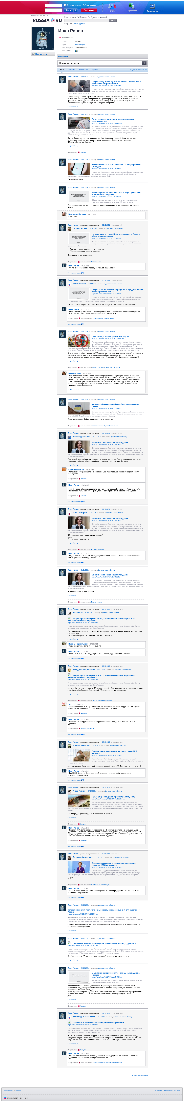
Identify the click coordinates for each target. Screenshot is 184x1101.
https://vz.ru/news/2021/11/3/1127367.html (106, 408)
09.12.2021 (85, 77)
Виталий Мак (96, 262)
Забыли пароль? (90, 5)
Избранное (83, 70)
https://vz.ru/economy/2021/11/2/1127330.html (108, 338)
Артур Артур (110, 700)
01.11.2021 (106, 433)
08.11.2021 (85, 160)
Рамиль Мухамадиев (112, 367)
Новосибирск (80, 44)
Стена (61, 70)
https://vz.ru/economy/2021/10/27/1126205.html (108, 799)
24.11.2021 (85, 114)
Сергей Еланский (98, 700)
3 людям (84, 479)
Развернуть (62, 56)
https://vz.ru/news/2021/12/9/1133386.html (106, 86)
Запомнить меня (74, 5)
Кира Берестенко (97, 549)
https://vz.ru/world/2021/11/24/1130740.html (107, 123)
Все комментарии (76, 273)
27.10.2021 (106, 609)
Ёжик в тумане (96, 602)
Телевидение (8, 1090)
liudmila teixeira (97, 367)
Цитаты (95, 70)
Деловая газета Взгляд (106, 77)
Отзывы (71, 70)
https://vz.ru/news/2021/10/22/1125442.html (83, 1025)
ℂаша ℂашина (98, 318)
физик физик (109, 318)
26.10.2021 (85, 905)
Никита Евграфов (87, 728)
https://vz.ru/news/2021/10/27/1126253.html (107, 755)
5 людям (83, 824)
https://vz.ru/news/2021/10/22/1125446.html (107, 977)
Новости (18, 1090)
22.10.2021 (85, 968)
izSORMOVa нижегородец (100, 884)
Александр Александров (102, 1062)
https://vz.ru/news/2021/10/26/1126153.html (83, 914)
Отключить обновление (139, 1075)
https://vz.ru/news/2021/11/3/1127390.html (106, 238)
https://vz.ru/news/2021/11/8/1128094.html (106, 196)
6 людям (83, 152)
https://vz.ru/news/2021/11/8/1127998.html (106, 168)
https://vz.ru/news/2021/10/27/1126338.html (83, 623)
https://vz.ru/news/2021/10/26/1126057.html (83, 945)
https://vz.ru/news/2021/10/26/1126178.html (107, 867)
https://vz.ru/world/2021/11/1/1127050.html (106, 444)
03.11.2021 (106, 225)
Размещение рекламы (172, 1090)
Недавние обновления (138, 70)
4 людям (84, 713)
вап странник (97, 426)
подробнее (72, 106)
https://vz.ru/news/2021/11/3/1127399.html (106, 294)
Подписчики (41, 54)
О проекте (158, 1090)
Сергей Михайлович (110, 426)
